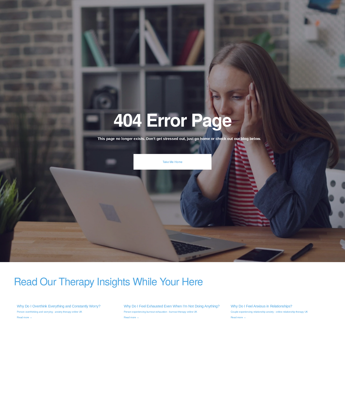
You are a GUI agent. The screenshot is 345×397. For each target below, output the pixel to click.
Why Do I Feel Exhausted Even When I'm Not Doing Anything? (172, 306)
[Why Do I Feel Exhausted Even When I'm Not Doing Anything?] (174, 299)
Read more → (24, 317)
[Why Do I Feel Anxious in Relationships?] (281, 299)
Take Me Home (173, 162)
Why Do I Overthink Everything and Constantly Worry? (58, 306)
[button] (325, 294)
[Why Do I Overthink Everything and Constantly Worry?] (67, 299)
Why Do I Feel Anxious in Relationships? (261, 306)
